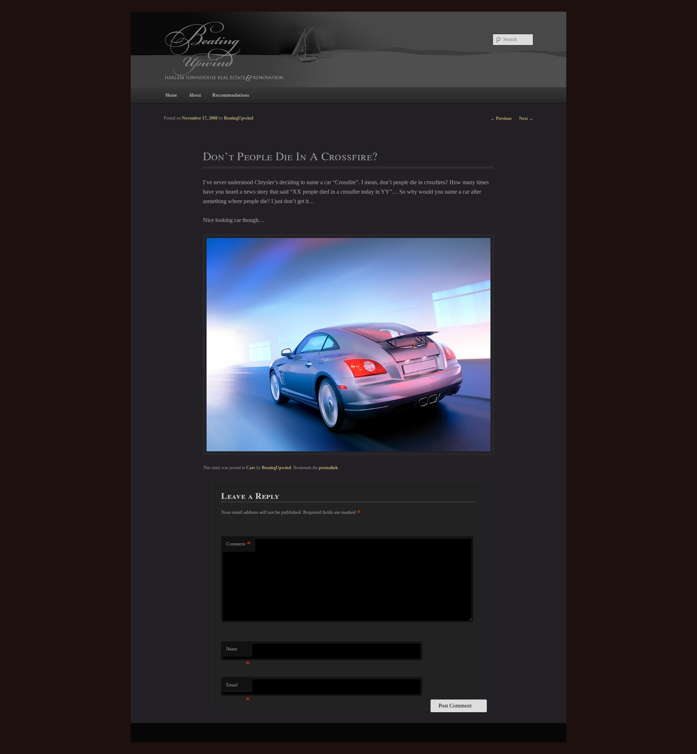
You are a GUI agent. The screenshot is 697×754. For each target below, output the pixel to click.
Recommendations (230, 95)
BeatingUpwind (276, 467)
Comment (238, 543)
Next (526, 118)
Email (238, 687)
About (195, 95)
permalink (328, 467)
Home (171, 95)
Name (238, 651)
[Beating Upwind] (299, 51)
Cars (250, 467)
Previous (501, 118)
